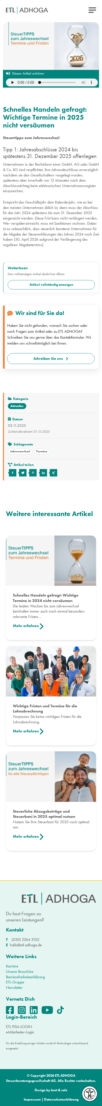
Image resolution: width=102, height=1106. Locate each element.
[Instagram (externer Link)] (24, 1009)
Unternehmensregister (79, 185)
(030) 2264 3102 (25, 939)
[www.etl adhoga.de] (27, 10)
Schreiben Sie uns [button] (48, 358)
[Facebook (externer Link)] (12, 1009)
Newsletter (14, 987)
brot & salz (59, 1090)
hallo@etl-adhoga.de (26, 945)
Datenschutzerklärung (61, 1099)
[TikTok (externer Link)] (62, 1009)
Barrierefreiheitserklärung (25, 977)
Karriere (12, 966)
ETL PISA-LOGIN (19, 1026)
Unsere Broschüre (19, 971)
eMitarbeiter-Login (20, 1032)
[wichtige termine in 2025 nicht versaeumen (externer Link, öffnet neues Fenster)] (12, 472)
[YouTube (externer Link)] (49, 1009)
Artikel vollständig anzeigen (51, 284)
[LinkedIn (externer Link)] (36, 1009)
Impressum (32, 1099)
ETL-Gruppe (15, 982)
